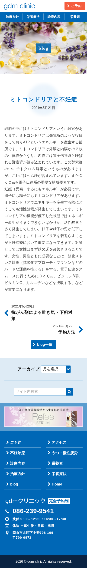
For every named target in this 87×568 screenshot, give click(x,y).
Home (57, 484)
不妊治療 (17, 453)
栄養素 (75, 17)
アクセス (59, 442)
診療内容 (54, 17)
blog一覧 (44, 345)
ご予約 (76, 6)
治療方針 (12, 17)
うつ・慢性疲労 (65, 453)
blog (14, 484)
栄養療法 (33, 17)
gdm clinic (19, 6)
